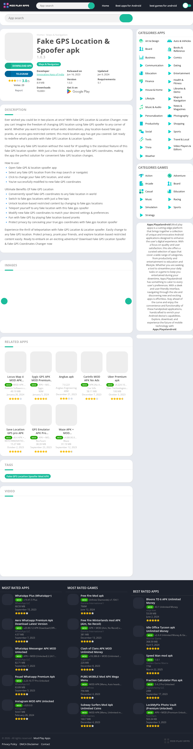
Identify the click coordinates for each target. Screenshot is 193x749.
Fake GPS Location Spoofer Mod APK (28, 476)
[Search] (91, 5)
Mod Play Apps (42, 738)
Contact (45, 744)
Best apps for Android (128, 5)
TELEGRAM (22, 74)
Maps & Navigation (56, 34)
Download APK (22, 65)
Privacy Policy (9, 744)
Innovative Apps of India (50, 74)
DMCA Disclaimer (29, 744)
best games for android (163, 5)
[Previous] (4, 301)
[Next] (128, 301)
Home (105, 5)
